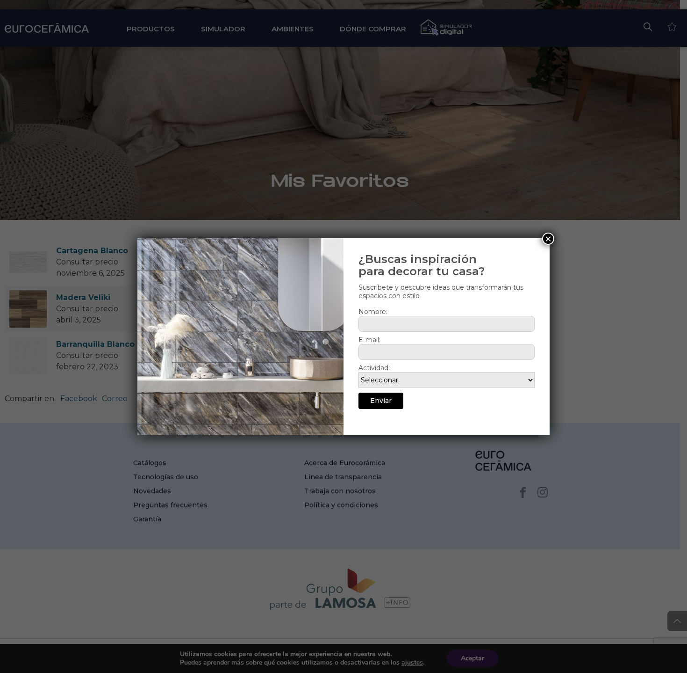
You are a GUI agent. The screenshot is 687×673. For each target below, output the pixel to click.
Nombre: (372, 311)
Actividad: (374, 368)
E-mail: (369, 340)
